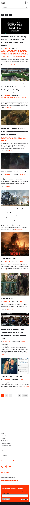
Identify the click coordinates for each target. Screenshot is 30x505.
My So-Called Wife (22, 53)
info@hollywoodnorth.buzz (8, 477)
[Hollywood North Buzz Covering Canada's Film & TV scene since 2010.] (3, 2)
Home (2, 433)
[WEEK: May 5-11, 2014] (15, 284)
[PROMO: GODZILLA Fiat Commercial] (15, 161)
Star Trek (23, 97)
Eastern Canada (6, 445)
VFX (11, 99)
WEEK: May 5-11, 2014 (8, 298)
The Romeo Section (6, 56)
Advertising (5, 455)
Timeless (14, 56)
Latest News (4, 436)
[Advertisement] (15, 416)
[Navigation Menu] (27, 2)
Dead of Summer (12, 50)
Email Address (6, 493)
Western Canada (6, 443)
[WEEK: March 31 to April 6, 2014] (15, 366)
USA (3, 448)
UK (2, 450)
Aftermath (4, 50)
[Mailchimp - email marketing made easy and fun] (24, 499)
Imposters (24, 52)
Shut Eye (12, 55)
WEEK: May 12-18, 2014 (8, 259)
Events (3, 438)
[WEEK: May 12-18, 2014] (15, 244)
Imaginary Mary (10, 52)
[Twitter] (10, 466)
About (2, 453)
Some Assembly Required (21, 55)
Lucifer (7, 53)
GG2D (24, 50)
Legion (3, 53)
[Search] (26, 7)
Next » (25, 395)
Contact (3, 458)
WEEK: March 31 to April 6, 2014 (11, 377)
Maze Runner (13, 53)
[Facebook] (6, 466)
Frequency (20, 50)
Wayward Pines (21, 56)
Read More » (14, 64)
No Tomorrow (5, 55)
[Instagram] (2, 466)
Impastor (18, 52)
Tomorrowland (5, 99)
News (7, 97)
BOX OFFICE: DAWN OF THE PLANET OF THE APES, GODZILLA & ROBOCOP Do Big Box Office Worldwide (14, 131)
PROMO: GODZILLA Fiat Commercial (13, 172)
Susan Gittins (6, 48)
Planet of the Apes (15, 97)
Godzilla (3, 52)
